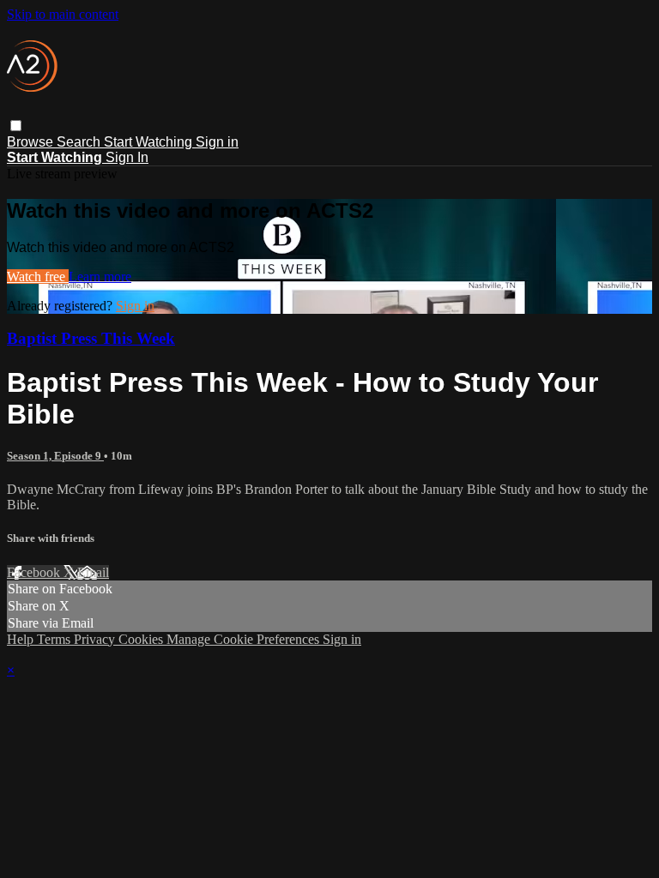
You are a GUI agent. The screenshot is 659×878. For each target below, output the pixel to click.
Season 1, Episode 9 (55, 455)
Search (80, 142)
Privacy (96, 639)
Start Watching (150, 142)
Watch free (38, 276)
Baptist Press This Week (91, 338)
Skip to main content (62, 14)
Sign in (217, 142)
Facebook (35, 572)
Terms (55, 639)
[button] (15, 125)
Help (22, 639)
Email (93, 572)
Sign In (127, 157)
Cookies (142, 639)
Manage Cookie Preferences (244, 639)
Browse (32, 142)
